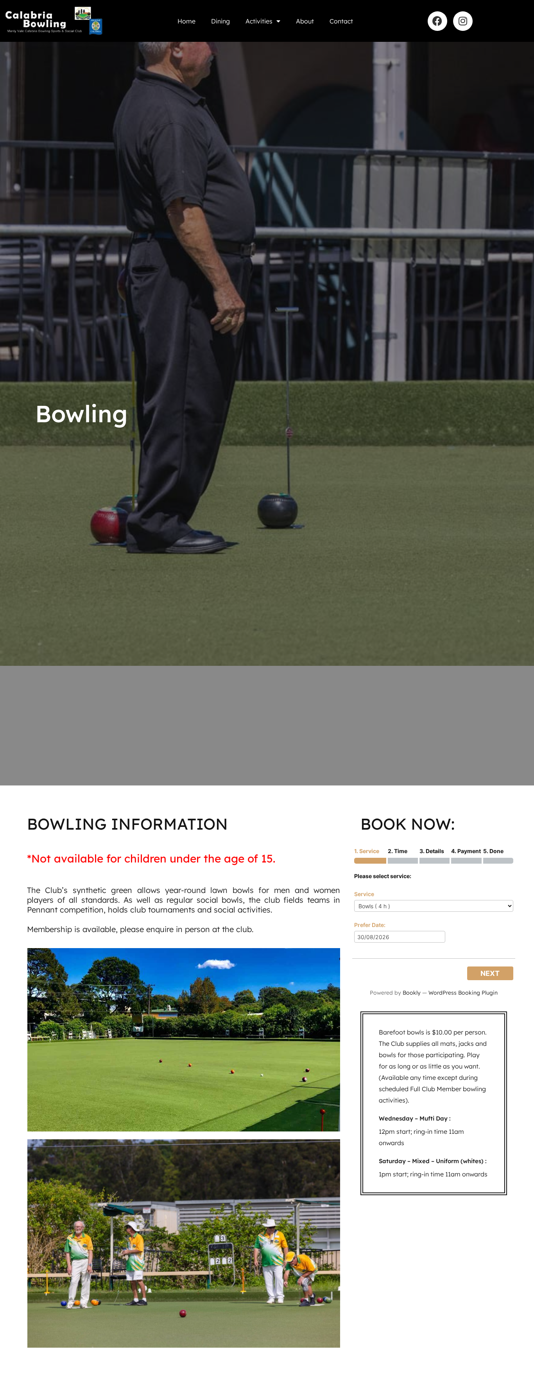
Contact (341, 21)
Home (186, 21)
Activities (258, 21)
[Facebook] (437, 21)
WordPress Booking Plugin (463, 992)
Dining (220, 21)
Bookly (412, 992)
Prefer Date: (369, 925)
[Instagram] (463, 21)
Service (364, 894)
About (305, 21)
